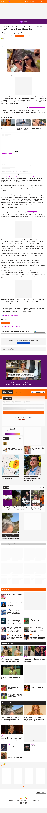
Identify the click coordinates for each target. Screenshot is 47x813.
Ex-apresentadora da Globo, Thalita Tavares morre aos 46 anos (10, 678)
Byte (7, 617)
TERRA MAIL (26, 1)
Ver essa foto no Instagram (7, 153)
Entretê (18, 326)
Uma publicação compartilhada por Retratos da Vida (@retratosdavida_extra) (16, 171)
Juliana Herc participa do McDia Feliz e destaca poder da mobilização (14, 687)
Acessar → (20, 438)
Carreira (8, 625)
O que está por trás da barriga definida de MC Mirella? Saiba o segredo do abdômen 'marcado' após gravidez (11, 659)
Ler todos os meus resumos (23, 412)
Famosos (13, 326)
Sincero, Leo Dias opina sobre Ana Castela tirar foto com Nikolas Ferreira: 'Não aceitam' (34, 659)
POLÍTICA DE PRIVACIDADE (34, 800)
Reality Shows (7, 326)
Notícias (7, 381)
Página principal (6, 2)
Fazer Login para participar (24, 342)
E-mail (41, 1)
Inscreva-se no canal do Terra (37, 107)
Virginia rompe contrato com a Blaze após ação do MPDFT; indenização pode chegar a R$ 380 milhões (34, 719)
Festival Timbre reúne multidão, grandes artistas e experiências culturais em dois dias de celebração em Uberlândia (37, 747)
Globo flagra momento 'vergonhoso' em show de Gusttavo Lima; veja (15, 746)
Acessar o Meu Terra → (18, 392)
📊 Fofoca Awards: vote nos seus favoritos (11, 46)
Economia (31, 625)
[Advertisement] (32, 696)
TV (1, 675)
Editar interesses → (41, 397)
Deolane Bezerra (28, 96)
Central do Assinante (34, 1)
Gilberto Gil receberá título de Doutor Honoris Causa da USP (37, 687)
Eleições (8, 601)
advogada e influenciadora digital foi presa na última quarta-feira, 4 (19, 177)
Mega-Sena (8, 609)
